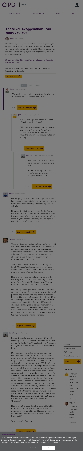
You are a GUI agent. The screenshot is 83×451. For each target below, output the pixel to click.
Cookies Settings (33, 447)
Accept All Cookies (48, 447)
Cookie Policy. (55, 442)
